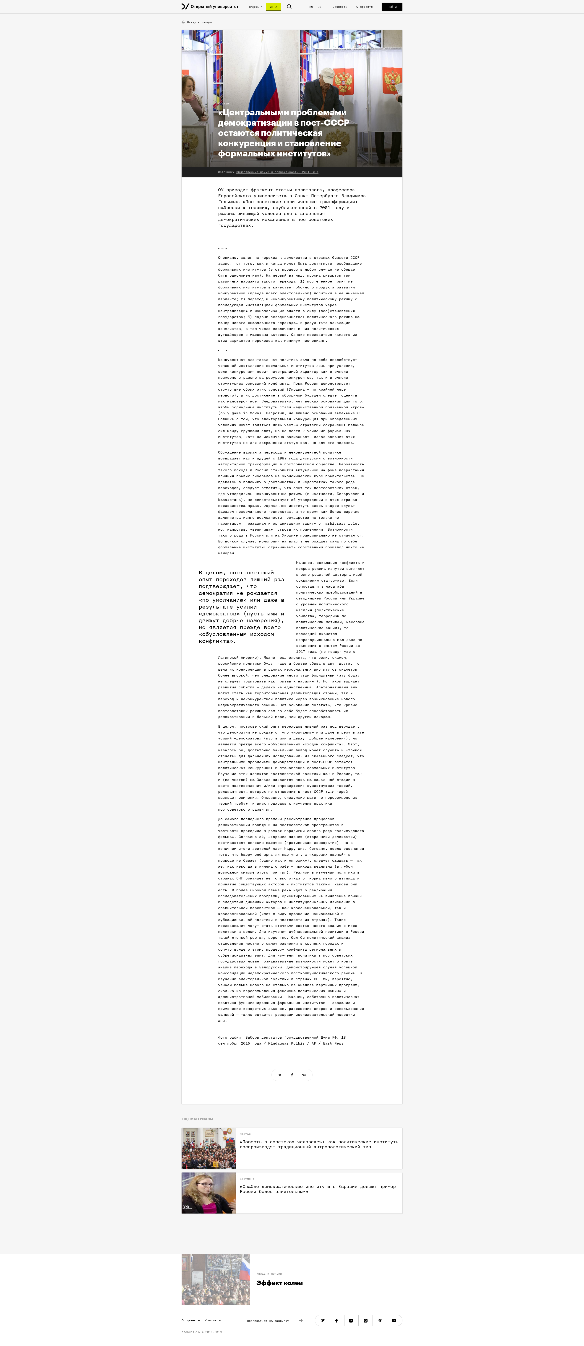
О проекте (364, 6)
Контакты (213, 1320)
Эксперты (340, 6)
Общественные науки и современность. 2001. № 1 (277, 172)
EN (319, 6)
